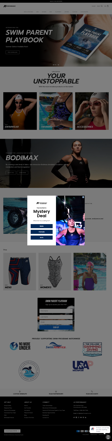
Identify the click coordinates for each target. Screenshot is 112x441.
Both (41, 237)
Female (42, 232)
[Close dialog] (83, 197)
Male (42, 226)
